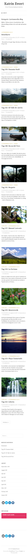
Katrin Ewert (14, 4)
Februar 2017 (4, 491)
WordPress (12, 551)
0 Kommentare (9, 112)
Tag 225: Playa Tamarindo (11, 358)
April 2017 (3, 484)
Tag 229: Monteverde (9, 310)
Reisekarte (5, 35)
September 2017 (5, 466)
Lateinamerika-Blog (7, 32)
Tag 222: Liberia (7, 402)
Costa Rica (4, 226)
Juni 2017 (3, 477)
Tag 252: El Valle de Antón (11, 108)
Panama (16, 67)
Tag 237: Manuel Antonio (11, 228)
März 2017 (4, 488)
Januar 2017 (4, 495)
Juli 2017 (3, 473)
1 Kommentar (9, 39)
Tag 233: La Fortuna (9, 269)
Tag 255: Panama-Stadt (10, 69)
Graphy (21, 551)
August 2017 (4, 470)
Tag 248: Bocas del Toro (10, 146)
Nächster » (6, 422)
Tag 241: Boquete (8, 187)
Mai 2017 (3, 481)
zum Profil (14, 522)
